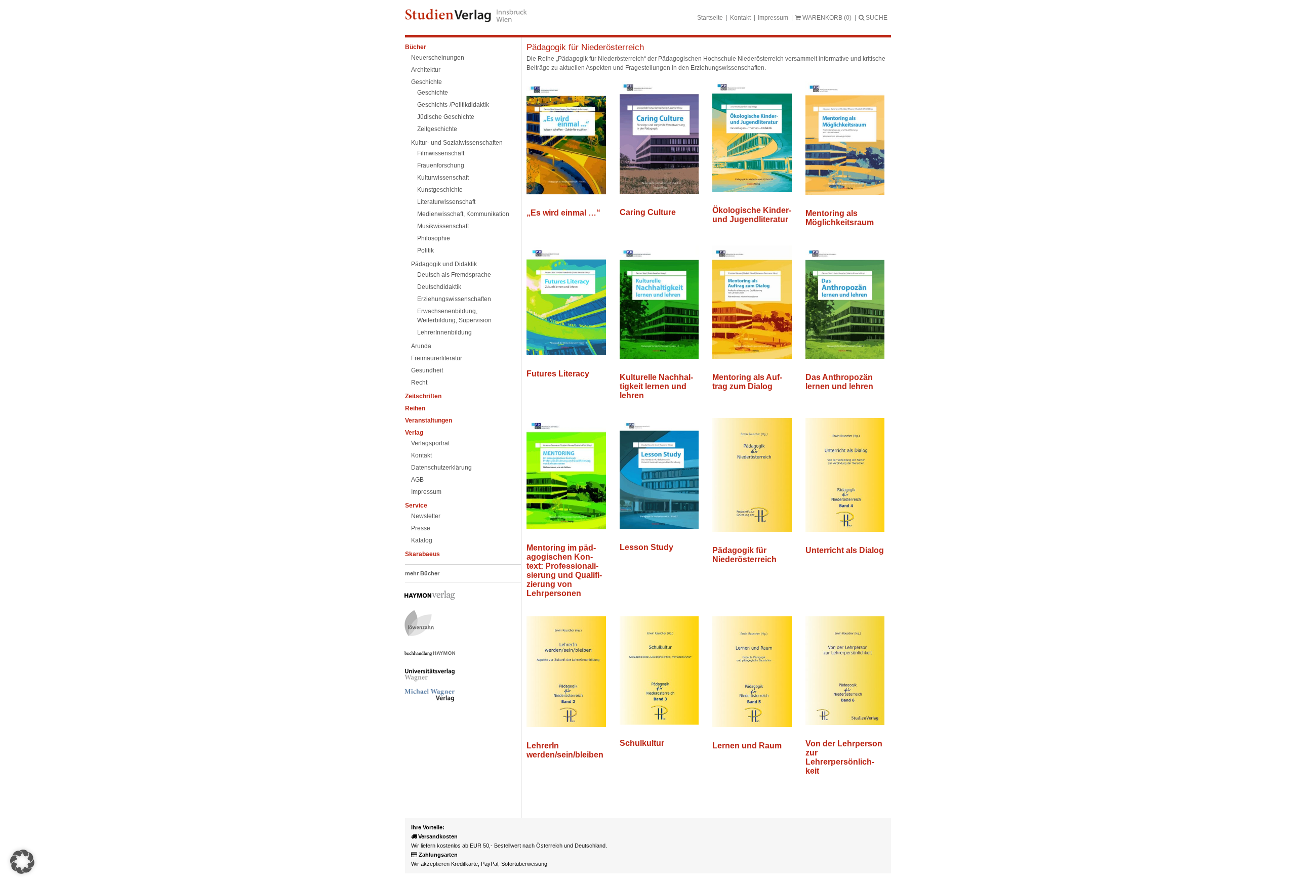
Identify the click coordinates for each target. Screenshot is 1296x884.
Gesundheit (427, 370)
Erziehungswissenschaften (454, 299)
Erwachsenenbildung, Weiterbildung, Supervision (454, 316)
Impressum (773, 17)
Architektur (425, 69)
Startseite (710, 17)
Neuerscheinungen (437, 57)
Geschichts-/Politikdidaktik (453, 104)
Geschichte (426, 82)
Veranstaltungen (428, 420)
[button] (22, 861)
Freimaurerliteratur (436, 358)
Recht (419, 382)
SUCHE (875, 17)
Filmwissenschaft (440, 153)
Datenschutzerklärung (441, 467)
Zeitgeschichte (437, 129)
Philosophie (433, 238)
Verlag (414, 432)
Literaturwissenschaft (446, 201)
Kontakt (740, 17)
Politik (425, 250)
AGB (417, 479)
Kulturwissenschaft (443, 177)
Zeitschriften (423, 396)
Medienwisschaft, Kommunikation (463, 214)
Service (416, 505)
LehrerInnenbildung (444, 332)
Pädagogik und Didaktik (444, 264)
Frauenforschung (440, 165)
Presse (420, 528)
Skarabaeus (422, 554)
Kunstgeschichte (440, 189)
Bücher (415, 47)
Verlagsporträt (430, 443)
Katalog (421, 540)
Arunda (421, 346)
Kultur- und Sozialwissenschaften (457, 142)
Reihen (415, 408)
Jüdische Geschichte (445, 116)
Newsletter (425, 516)
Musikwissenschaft (443, 226)
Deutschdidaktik (439, 286)
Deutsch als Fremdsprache (454, 274)
